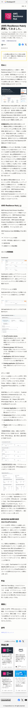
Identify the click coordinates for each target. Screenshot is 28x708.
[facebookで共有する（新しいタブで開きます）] (23, 44)
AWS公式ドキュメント (7, 632)
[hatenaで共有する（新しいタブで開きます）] (20, 44)
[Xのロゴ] (22, 700)
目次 (23, 6)
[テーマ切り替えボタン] (26, 2)
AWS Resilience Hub (11, 40)
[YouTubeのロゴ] (26, 700)
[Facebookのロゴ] (19, 700)
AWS (4, 40)
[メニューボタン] (2, 2)
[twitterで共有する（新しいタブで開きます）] (26, 45)
